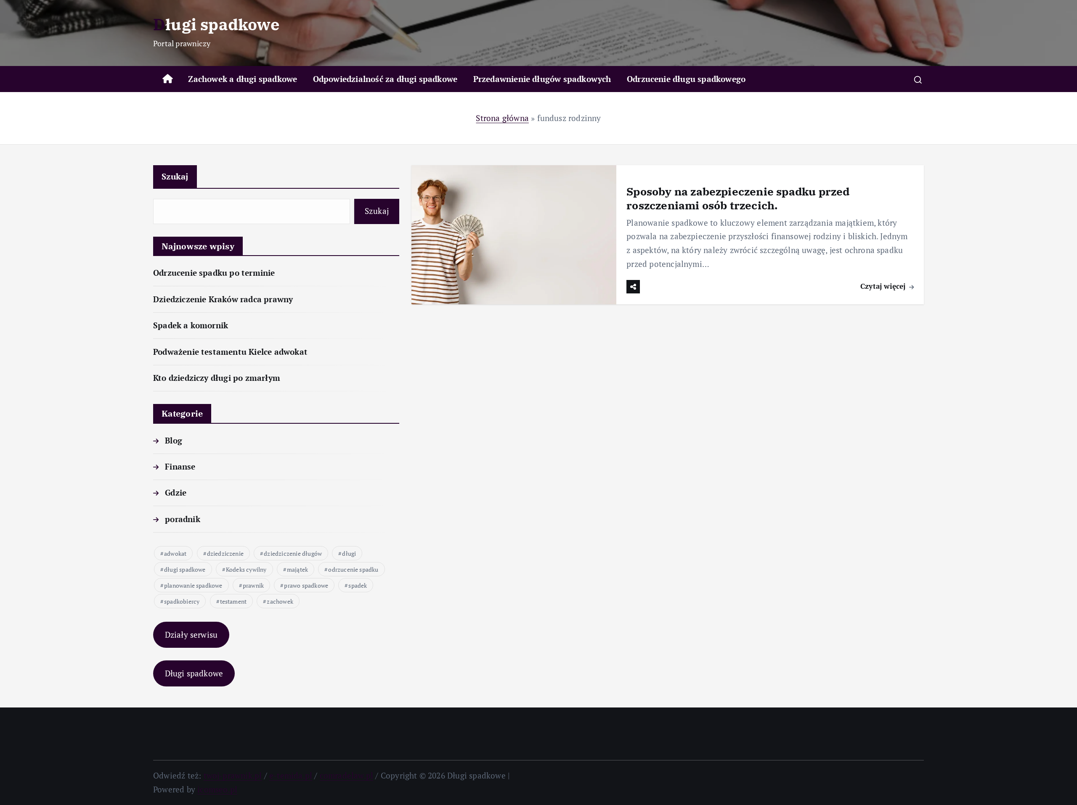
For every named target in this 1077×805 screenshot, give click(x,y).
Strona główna (502, 118)
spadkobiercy (181, 601)
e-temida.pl (290, 775)
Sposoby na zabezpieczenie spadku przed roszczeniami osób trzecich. (737, 198)
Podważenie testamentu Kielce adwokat (230, 351)
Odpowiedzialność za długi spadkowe (385, 79)
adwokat (175, 553)
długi (349, 553)
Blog (173, 440)
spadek (357, 585)
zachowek (280, 601)
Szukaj (175, 176)
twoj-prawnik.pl (233, 775)
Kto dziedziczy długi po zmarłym (216, 377)
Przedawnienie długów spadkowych (542, 79)
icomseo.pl (217, 789)
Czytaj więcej (884, 286)
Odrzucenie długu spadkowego (686, 79)
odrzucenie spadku (353, 569)
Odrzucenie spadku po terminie (214, 272)
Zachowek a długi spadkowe (242, 79)
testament (233, 601)
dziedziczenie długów (293, 553)
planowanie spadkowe (193, 585)
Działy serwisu (191, 634)
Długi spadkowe (194, 673)
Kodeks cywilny (246, 569)
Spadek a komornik (190, 325)
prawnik (253, 585)
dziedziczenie (225, 553)
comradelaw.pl (347, 775)
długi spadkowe (185, 569)
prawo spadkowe (306, 585)
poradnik (182, 519)
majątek (297, 569)
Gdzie (175, 492)
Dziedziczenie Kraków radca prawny (223, 299)
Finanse (180, 466)
